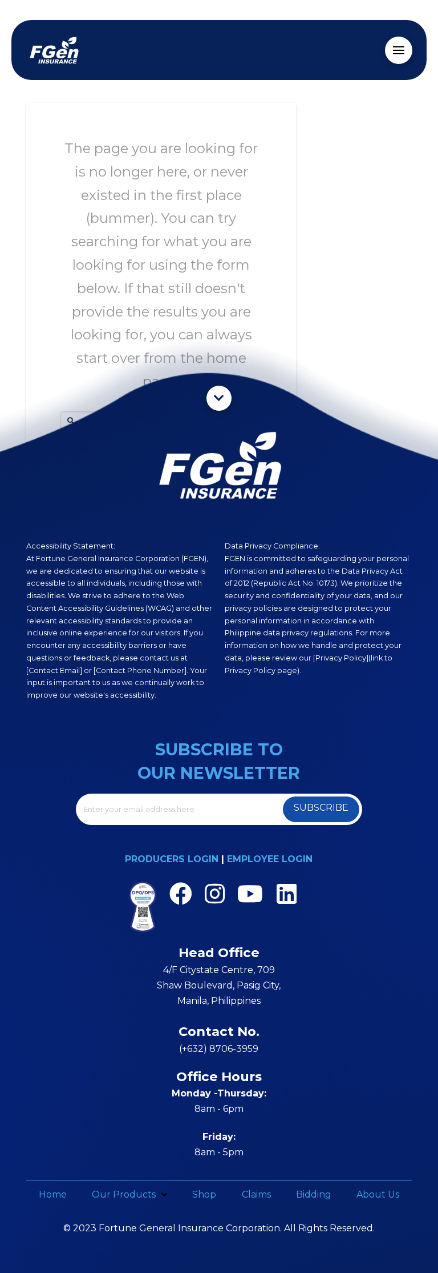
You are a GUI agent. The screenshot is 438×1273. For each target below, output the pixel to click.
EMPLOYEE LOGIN (270, 859)
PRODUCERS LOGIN (171, 859)
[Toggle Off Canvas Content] (398, 50)
